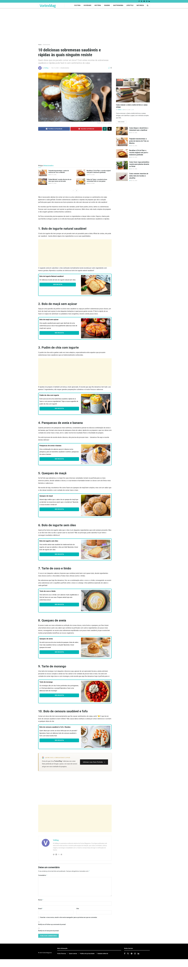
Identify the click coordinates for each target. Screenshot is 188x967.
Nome (40, 900)
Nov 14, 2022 (55, 68)
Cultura (77, 5)
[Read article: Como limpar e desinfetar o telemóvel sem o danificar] (122, 131)
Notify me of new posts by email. (48, 930)
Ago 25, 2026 (52, 174)
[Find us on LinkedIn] (149, 1)
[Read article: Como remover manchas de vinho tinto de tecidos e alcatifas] (122, 176)
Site (77, 908)
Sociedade (87, 5)
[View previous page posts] (73, 190)
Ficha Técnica (61, 953)
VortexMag (48, 5)
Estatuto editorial (103, 953)
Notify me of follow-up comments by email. (52, 924)
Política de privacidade (87, 953)
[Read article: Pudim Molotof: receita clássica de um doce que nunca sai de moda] (42, 182)
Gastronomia (118, 5)
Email (40, 908)
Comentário (42, 875)
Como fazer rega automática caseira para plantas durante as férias (139, 164)
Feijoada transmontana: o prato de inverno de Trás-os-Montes (139, 141)
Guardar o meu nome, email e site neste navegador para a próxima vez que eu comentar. (68, 917)
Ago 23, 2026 (52, 183)
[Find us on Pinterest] (144, 1)
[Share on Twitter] (109, 129)
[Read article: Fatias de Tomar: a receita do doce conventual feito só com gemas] (80, 182)
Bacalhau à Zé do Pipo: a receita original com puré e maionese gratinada (138, 152)
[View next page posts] (76, 190)
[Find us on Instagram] (146, 1)
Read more (122, 121)
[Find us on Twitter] (141, 1)
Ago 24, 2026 (133, 169)
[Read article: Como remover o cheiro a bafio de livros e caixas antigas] (133, 90)
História (97, 5)
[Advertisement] (75, 253)
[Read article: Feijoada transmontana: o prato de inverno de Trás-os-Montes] (42, 173)
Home (39, 44)
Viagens (107, 5)
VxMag (46, 68)
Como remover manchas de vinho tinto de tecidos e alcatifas (138, 176)
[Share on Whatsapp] (105, 129)
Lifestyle (129, 5)
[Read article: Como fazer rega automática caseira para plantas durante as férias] (122, 165)
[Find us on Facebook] (124, 954)
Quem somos (73, 953)
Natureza (140, 5)
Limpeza (120, 80)
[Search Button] (147, 5)
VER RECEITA (57, 284)
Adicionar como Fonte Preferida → (94, 762)
